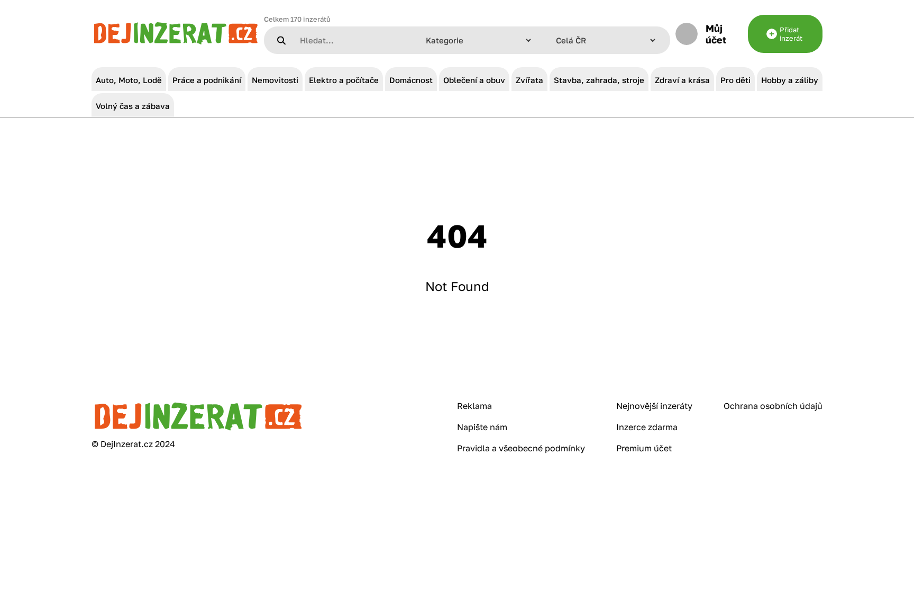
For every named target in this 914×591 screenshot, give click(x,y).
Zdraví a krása (682, 80)
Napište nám (482, 427)
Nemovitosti (275, 80)
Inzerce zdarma (647, 427)
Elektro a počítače (344, 80)
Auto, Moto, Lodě (129, 80)
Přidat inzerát (791, 33)
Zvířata (529, 80)
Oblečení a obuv (474, 80)
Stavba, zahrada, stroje (599, 80)
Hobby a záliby (789, 80)
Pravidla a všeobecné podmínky (521, 448)
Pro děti (735, 80)
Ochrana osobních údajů (773, 406)
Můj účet (716, 34)
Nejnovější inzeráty (654, 406)
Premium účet (644, 448)
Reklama (474, 406)
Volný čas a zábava (133, 106)
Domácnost (411, 80)
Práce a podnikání (206, 80)
